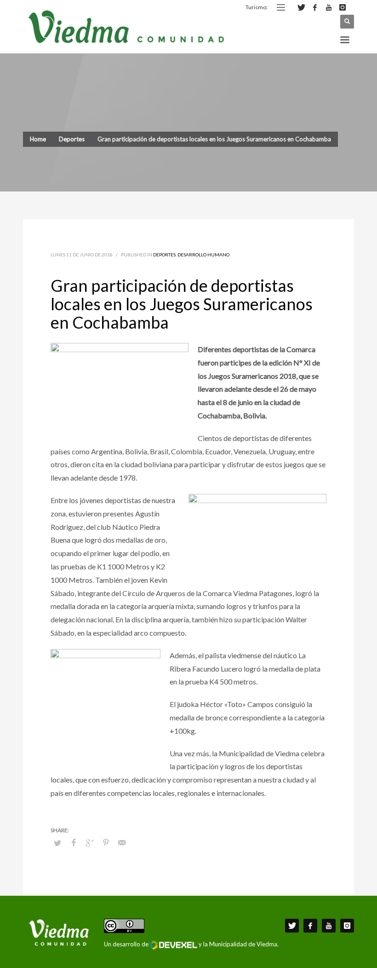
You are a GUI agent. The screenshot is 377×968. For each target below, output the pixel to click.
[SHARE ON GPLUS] (90, 842)
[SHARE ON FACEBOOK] (73, 842)
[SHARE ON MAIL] (122, 842)
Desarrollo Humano (203, 254)
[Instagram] (342, 7)
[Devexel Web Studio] (173, 945)
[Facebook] (315, 7)
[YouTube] (329, 7)
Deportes (164, 254)
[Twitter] (301, 7)
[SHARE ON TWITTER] (57, 843)
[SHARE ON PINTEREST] (106, 842)
